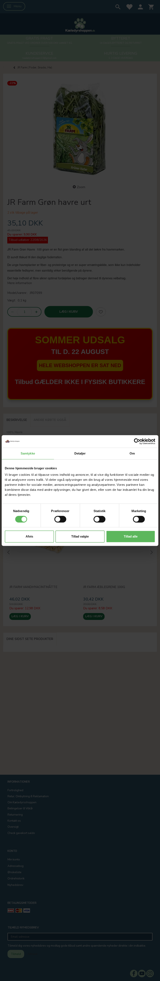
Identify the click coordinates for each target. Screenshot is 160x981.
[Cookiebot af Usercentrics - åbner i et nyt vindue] (137, 441)
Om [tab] (132, 453)
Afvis (29, 536)
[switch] (60, 519)
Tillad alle (131, 536)
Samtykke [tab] (28, 453)
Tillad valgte (80, 536)
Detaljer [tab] (80, 453)
